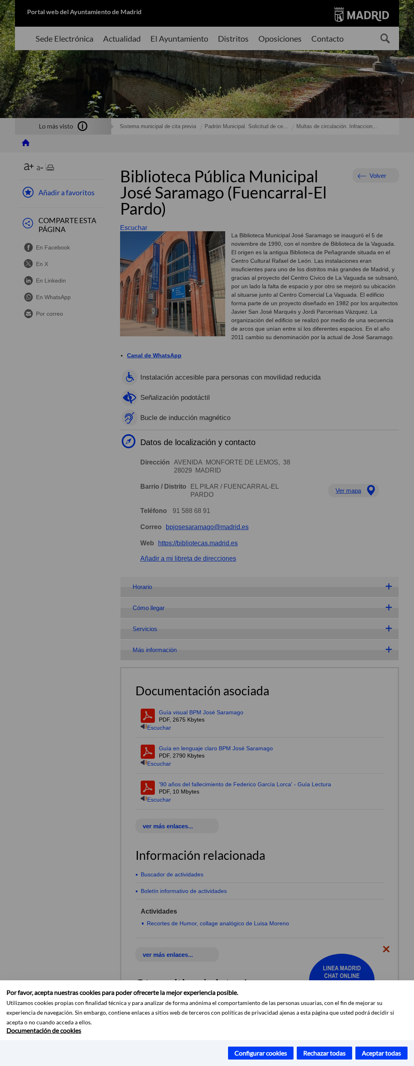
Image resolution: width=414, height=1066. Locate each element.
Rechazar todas (324, 1053)
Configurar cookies (260, 1053)
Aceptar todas (381, 1053)
